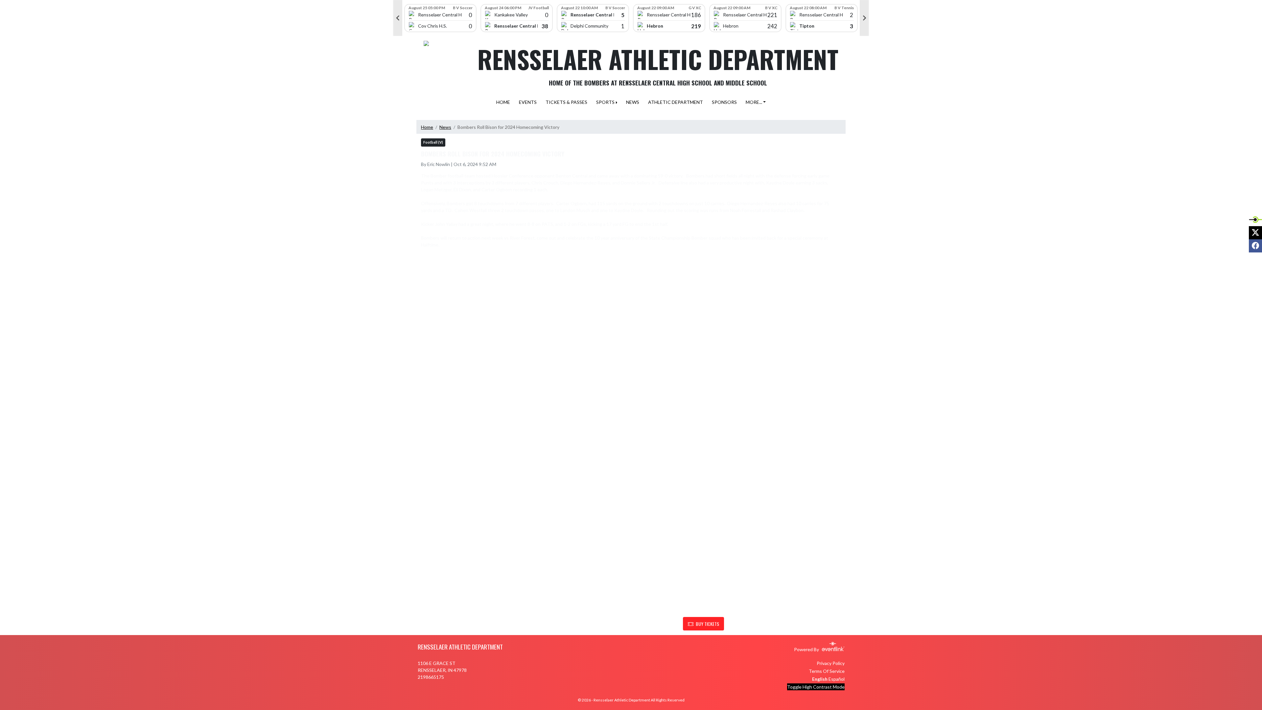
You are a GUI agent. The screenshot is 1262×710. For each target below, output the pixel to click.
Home (427, 127)
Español (837, 679)
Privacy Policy (831, 663)
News (445, 127)
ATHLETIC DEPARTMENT (675, 102)
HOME (503, 102)
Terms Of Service (827, 671)
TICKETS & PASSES (566, 102)
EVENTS (528, 102)
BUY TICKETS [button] (707, 623)
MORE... (754, 102)
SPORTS (605, 102)
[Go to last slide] (397, 18)
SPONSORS (724, 102)
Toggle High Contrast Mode (816, 687)
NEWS (632, 102)
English (820, 679)
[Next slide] (864, 18)
